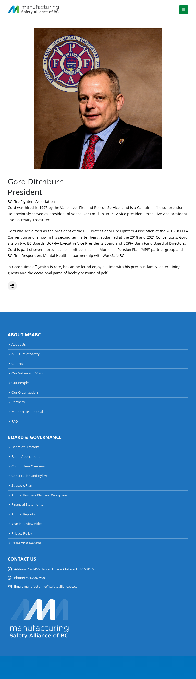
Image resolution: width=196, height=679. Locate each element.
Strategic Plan (21, 485)
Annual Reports (23, 514)
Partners (17, 402)
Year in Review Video (27, 524)
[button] (183, 9)
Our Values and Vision (28, 373)
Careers (17, 364)
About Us (18, 344)
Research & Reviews (26, 543)
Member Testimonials (27, 412)
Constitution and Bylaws (29, 476)
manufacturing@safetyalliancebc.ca (50, 586)
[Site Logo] (33, 10)
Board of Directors (25, 447)
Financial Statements (27, 504)
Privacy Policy (21, 533)
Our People (20, 383)
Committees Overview (28, 466)
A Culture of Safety (25, 354)
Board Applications (25, 456)
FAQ (14, 421)
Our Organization (24, 392)
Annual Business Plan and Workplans (39, 495)
